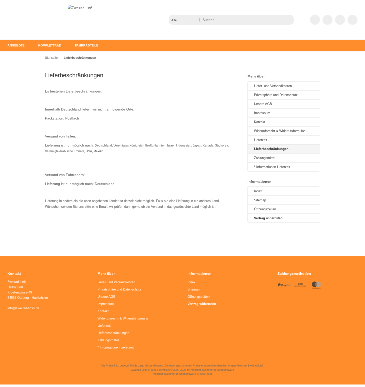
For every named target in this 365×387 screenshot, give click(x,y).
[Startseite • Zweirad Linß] (80, 8)
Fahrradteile (86, 45)
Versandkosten (154, 365)
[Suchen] (289, 19)
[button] (184, 19)
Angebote (16, 45)
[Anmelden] (327, 20)
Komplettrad (49, 45)
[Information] (281, 20)
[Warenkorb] (340, 20)
